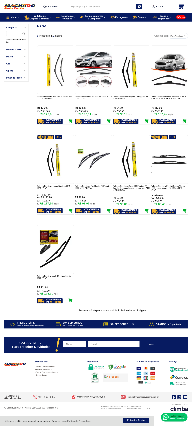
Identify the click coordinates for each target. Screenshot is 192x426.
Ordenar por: (161, 36)
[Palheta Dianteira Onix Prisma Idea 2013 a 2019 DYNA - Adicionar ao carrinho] (108, 120)
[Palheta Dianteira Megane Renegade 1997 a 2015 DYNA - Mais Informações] (131, 70)
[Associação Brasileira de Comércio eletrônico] (95, 377)
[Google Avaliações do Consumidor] (115, 377)
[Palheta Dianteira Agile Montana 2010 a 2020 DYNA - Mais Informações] (55, 249)
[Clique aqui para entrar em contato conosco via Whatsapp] (174, 417)
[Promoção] (45, 137)
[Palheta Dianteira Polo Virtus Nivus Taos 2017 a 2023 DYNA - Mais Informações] (55, 70)
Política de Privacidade (79, 421)
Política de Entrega (44, 369)
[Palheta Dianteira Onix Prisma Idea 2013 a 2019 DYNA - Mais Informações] (93, 70)
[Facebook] (174, 397)
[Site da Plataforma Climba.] (179, 408)
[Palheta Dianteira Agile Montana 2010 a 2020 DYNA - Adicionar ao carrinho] (70, 300)
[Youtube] (185, 397)
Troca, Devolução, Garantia (47, 372)
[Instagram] (179, 397)
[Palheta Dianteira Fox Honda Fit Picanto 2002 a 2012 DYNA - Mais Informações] (93, 159)
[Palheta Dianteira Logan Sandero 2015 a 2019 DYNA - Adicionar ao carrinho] (70, 210)
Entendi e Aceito (136, 420)
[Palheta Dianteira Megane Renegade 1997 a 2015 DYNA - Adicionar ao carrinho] (146, 120)
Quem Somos (41, 375)
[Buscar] (139, 6)
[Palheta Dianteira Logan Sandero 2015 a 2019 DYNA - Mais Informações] (55, 159)
